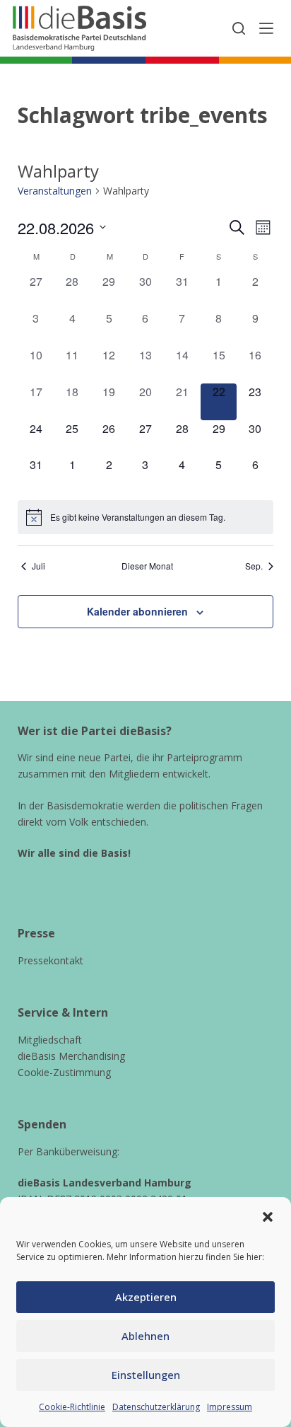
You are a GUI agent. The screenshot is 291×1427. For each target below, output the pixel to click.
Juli (38, 566)
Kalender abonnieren (137, 611)
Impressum (229, 1407)
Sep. (254, 566)
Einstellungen (146, 1375)
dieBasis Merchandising (71, 1056)
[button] (268, 1217)
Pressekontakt (50, 960)
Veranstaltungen (55, 190)
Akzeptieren (146, 1297)
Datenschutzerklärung (156, 1407)
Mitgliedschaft (50, 1039)
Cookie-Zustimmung (64, 1072)
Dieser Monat (147, 566)
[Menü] (266, 28)
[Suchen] (238, 28)
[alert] (146, 517)
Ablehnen (145, 1336)
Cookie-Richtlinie (72, 1407)
